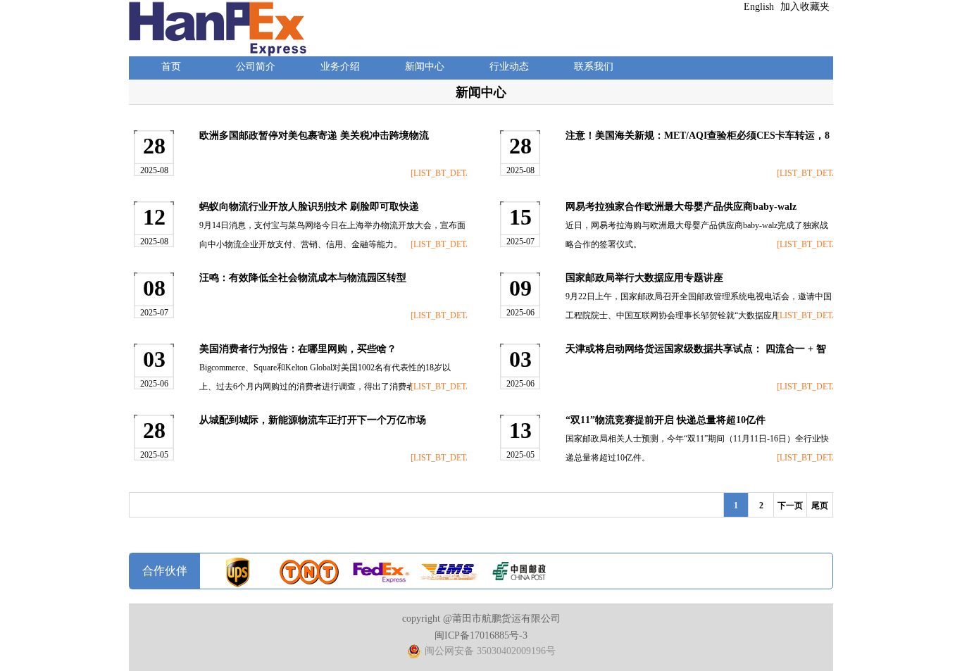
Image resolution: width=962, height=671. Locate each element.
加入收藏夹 (805, 6)
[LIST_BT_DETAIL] (439, 173)
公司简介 (255, 66)
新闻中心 (424, 66)
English (759, 6)
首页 (171, 66)
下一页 (790, 505)
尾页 (819, 505)
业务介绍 (340, 66)
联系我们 (593, 66)
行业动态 (509, 66)
